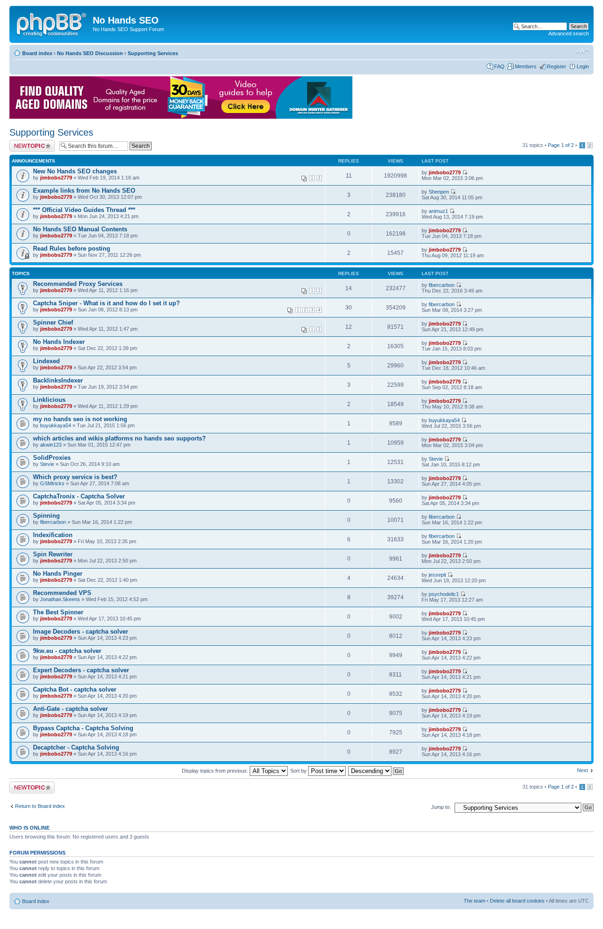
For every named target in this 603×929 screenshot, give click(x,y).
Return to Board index (40, 806)
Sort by (299, 771)
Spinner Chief (53, 322)
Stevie (47, 464)
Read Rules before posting (71, 248)
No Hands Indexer (59, 341)
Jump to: (441, 807)
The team (474, 901)
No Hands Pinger (57, 573)
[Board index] (52, 23)
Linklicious (49, 399)
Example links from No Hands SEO (84, 190)
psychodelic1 (444, 594)
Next (582, 770)
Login (583, 66)
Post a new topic (28, 143)
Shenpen (439, 192)
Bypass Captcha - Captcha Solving (83, 728)
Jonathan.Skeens (60, 599)
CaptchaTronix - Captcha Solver (79, 496)
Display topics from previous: (216, 771)
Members (526, 66)
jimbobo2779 (56, 177)
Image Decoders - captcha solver (80, 631)
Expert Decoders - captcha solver (81, 670)
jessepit (437, 575)
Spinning (46, 515)
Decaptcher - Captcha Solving (76, 747)
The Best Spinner (58, 612)
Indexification (53, 534)
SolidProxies (52, 457)
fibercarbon (442, 285)
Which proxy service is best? (75, 477)
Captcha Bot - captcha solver (74, 689)
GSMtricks (52, 483)
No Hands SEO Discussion (90, 53)
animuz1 (438, 211)
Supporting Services (153, 53)
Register (556, 66)
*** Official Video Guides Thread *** (84, 209)
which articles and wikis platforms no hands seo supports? (119, 438)
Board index (37, 53)
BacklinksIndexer (58, 380)
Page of (561, 145)
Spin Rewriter (53, 554)
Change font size (582, 51)
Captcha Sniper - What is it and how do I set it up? (106, 303)
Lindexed (46, 361)
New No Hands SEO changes (75, 171)
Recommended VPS (62, 592)
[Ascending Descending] (376, 771)
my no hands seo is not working (80, 419)
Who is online (29, 828)
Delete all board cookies (517, 901)
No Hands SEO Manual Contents (80, 229)
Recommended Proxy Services (77, 283)
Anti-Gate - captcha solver (70, 708)
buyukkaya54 (55, 425)
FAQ (499, 66)
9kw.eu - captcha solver (67, 650)
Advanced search (568, 33)
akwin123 (51, 445)
